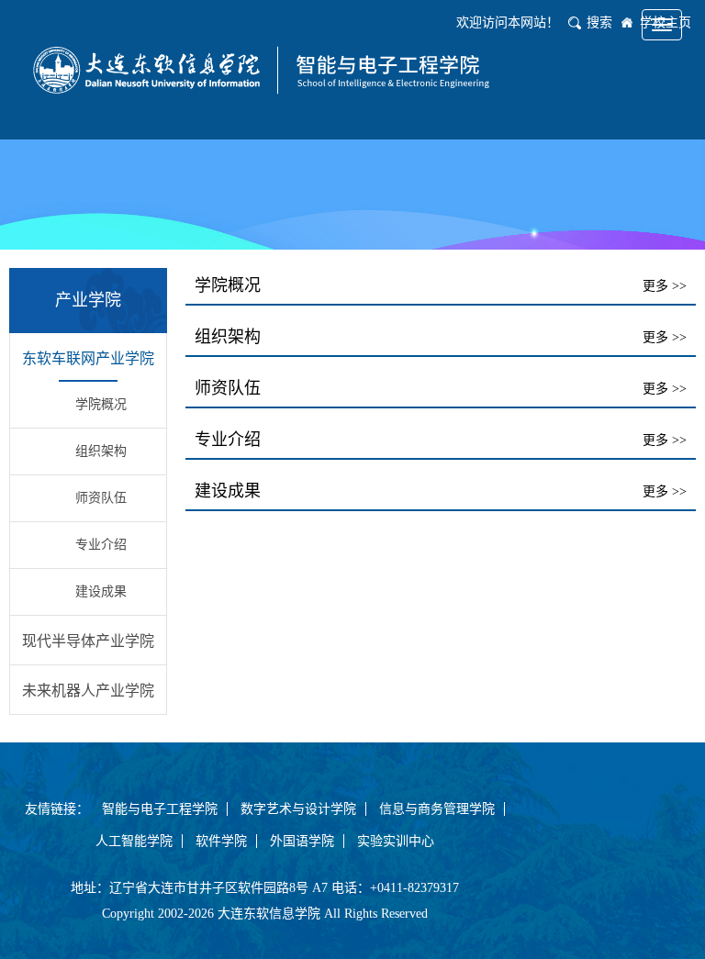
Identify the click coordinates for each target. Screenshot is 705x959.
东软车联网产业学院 (88, 358)
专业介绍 (101, 545)
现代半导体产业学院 (88, 641)
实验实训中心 (395, 841)
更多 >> (665, 286)
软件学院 (221, 841)
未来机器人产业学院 (88, 690)
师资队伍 (101, 498)
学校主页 (665, 22)
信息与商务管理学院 (437, 809)
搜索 (599, 22)
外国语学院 (302, 841)
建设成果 (101, 591)
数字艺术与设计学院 (298, 809)
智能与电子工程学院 (160, 809)
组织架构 (101, 451)
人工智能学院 (134, 841)
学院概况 (101, 404)
